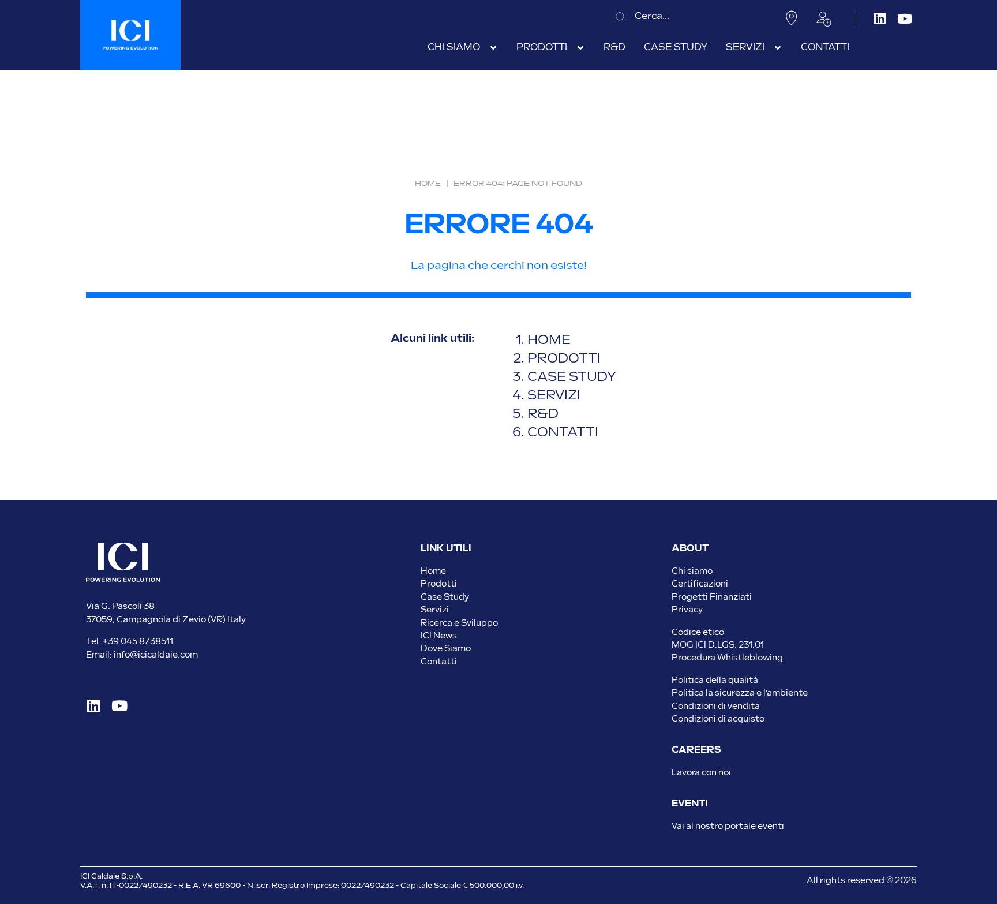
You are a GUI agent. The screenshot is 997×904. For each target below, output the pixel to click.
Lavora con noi (701, 773)
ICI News (439, 636)
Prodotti (439, 584)
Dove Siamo (446, 648)
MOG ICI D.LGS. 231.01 (718, 645)
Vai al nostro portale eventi (728, 826)
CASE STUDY (573, 377)
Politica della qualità (715, 680)
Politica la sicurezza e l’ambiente (740, 693)
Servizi (435, 610)
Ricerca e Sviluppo (459, 623)
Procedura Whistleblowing (727, 658)
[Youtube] (904, 18)
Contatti (439, 662)
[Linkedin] (879, 18)
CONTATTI (562, 432)
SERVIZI (553, 396)
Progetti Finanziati (712, 597)
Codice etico (698, 632)
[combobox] (688, 16)
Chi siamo (692, 571)
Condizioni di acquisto (718, 719)
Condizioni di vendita (716, 706)
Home (428, 183)
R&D (543, 414)
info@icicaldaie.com (156, 655)
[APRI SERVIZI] (777, 48)
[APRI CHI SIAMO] (493, 48)
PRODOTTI (564, 359)
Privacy (687, 610)
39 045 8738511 (140, 642)
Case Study (445, 597)
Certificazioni (700, 584)
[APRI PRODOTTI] (580, 48)
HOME (549, 340)
